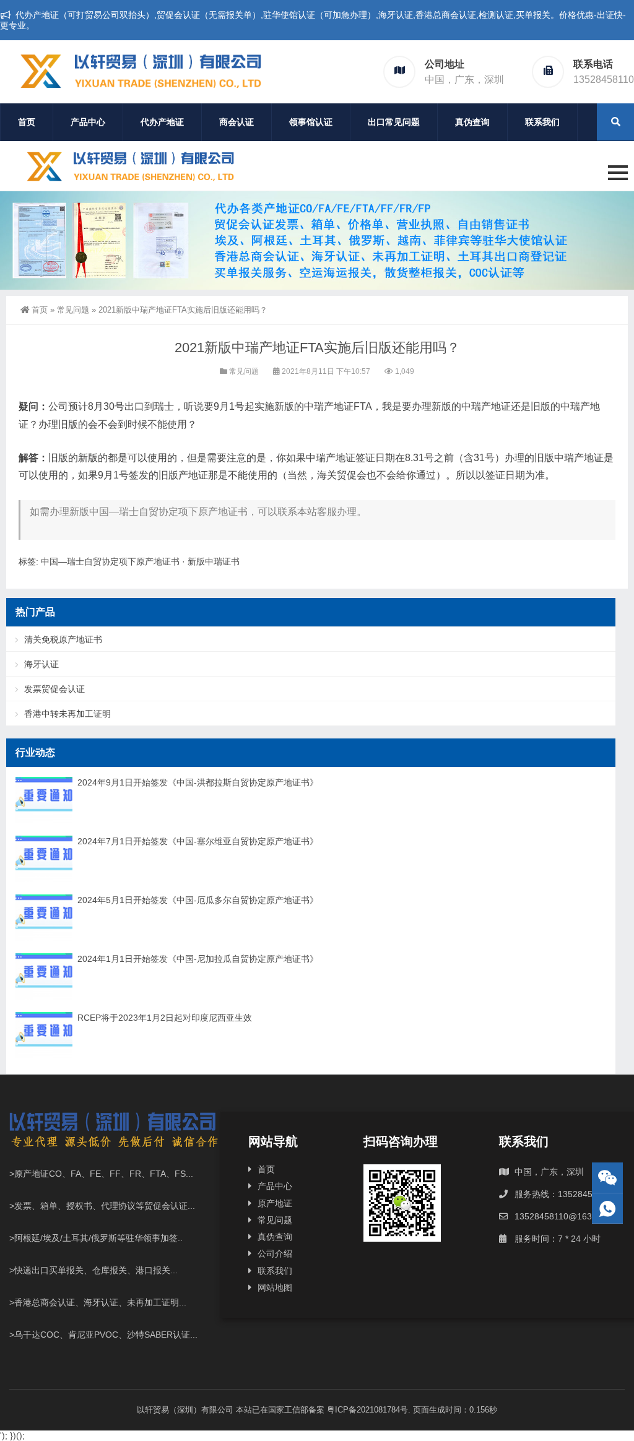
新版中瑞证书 (214, 561)
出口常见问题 (394, 122)
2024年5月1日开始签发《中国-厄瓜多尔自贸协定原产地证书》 (197, 900)
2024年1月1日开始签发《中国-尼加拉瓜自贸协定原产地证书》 (197, 959)
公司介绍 (275, 1253)
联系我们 (542, 122)
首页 (26, 122)
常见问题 (73, 309)
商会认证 (236, 122)
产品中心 (88, 122)
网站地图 (275, 1287)
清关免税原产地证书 (63, 639)
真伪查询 (472, 122)
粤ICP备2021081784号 (367, 1409)
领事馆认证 (310, 122)
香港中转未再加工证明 (67, 714)
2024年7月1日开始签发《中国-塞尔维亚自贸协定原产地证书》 (197, 841)
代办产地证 (162, 122)
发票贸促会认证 (54, 689)
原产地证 (275, 1203)
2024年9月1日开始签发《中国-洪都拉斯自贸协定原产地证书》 (197, 782)
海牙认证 (41, 664)
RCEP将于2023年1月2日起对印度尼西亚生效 (164, 1018)
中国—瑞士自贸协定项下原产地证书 (110, 561)
